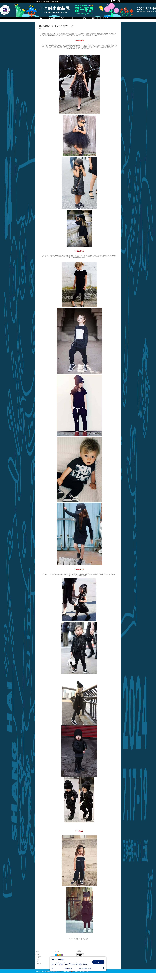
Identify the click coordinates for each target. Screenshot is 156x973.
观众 (73, 18)
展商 (62, 18)
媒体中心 (95, 18)
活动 (84, 18)
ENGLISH (106, 18)
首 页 (41, 18)
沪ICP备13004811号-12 (65, 971)
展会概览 (52, 18)
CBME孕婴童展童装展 (42, 1)
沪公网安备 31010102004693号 (80, 971)
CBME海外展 (54, 1)
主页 (38, 954)
